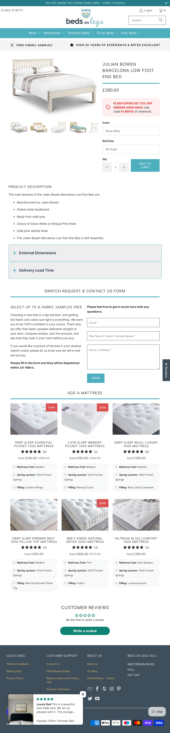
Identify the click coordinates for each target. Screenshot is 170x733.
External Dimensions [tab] (37, 253)
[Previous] (13, 86)
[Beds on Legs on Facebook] (97, 689)
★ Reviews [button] (166, 370)
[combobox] (147, 20)
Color (106, 122)
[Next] (95, 86)
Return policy (14, 671)
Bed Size (108, 141)
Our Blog (92, 671)
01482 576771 (12, 10)
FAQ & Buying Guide (58, 671)
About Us (92, 663)
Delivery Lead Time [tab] (36, 270)
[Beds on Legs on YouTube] (97, 698)
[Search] (160, 20)
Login (148, 10)
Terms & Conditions (17, 663)
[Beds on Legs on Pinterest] (119, 689)
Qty (104, 159)
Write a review (85, 631)
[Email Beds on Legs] (90, 689)
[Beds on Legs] (85, 18)
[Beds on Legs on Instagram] (112, 689)
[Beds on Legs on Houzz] (104, 689)
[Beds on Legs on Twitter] (90, 698)
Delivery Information (58, 689)
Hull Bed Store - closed (100, 678)
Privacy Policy (14, 678)
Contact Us (53, 663)
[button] (35, 32)
